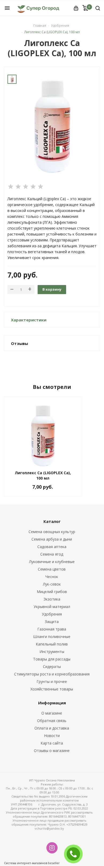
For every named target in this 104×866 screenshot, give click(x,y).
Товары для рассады (51, 659)
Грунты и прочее (52, 681)
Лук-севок (52, 584)
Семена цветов (52, 569)
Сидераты (52, 666)
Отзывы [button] (19, 343)
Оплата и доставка (51, 728)
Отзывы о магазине (52, 750)
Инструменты (51, 651)
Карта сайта (52, 743)
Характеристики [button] (28, 319)
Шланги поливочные (51, 636)
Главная (39, 25)
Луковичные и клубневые (52, 561)
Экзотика (51, 599)
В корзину (51, 289)
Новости (52, 735)
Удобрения (52, 614)
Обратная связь (51, 720)
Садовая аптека (51, 546)
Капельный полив (52, 644)
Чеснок (51, 576)
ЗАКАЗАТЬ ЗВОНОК (75, 853)
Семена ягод (51, 554)
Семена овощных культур (52, 531)
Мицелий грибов (52, 591)
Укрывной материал (52, 606)
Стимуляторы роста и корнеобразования (52, 674)
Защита (52, 621)
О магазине (51, 713)
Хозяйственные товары (51, 689)
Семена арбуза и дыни (51, 539)
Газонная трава (51, 629)
